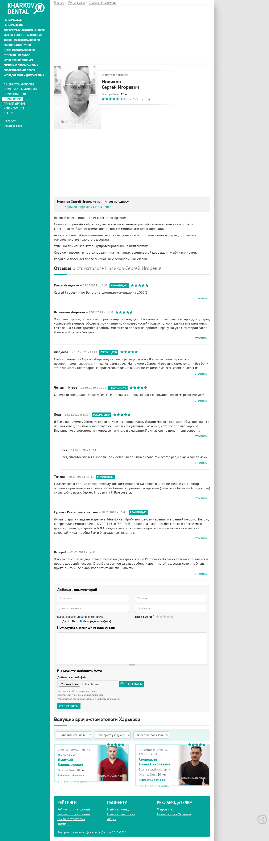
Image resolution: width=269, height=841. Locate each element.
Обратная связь (13, 126)
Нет (74, 621)
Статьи (8, 113)
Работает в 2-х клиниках (152, 779)
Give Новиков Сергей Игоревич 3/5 (165, 616)
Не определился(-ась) (97, 621)
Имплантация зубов (17, 45)
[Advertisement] (132, 35)
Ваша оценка (144, 617)
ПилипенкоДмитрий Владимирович (70, 760)
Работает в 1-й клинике (71, 775)
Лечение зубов (14, 25)
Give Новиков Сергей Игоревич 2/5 (161, 616)
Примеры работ (14, 103)
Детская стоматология (19, 50)
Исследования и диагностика (24, 75)
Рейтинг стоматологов (73, 814)
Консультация (14, 108)
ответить (200, 298)
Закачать (133, 684)
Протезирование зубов (19, 70)
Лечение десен (13, 19)
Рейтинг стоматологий (73, 809)
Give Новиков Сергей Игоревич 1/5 (158, 616)
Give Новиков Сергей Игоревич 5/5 (172, 616)
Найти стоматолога (121, 814)
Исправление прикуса (18, 60)
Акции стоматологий (19, 84)
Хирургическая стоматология (24, 30)
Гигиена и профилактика (21, 65)
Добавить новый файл (72, 677)
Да (64, 621)
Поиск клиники (15, 94)
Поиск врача (12, 99)
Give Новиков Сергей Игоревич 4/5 (168, 616)
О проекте (10, 121)
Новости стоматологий (20, 89)
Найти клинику (118, 809)
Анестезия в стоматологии (22, 40)
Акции (111, 819)
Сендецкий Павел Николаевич (154, 761)
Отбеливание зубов (17, 55)
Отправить (68, 706)
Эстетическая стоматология (23, 35)
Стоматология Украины (174, 814)
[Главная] (26, 9)
